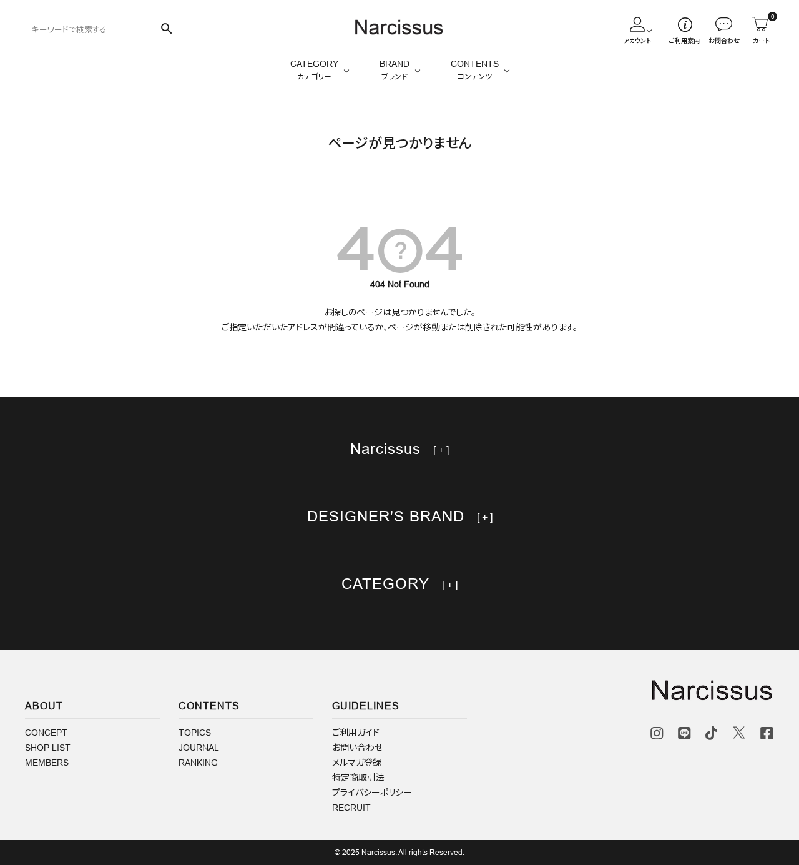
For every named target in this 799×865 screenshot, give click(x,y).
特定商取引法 (358, 778)
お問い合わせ (357, 748)
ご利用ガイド (356, 733)
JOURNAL (199, 748)
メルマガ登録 (356, 763)
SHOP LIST (48, 748)
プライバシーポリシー (372, 793)
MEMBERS (47, 763)
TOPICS (195, 733)
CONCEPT (46, 733)
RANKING (198, 763)
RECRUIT (351, 808)
